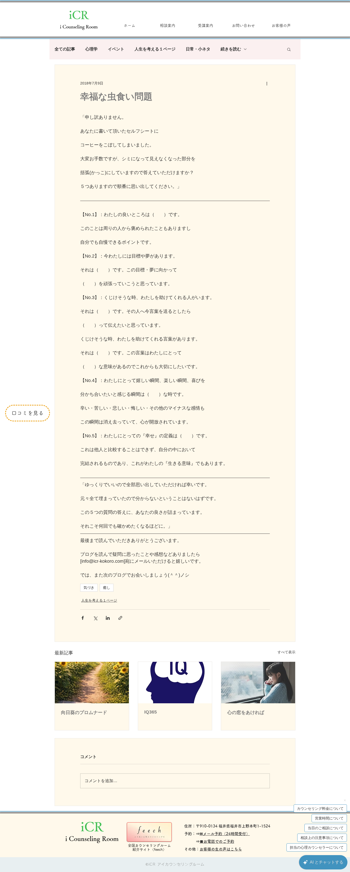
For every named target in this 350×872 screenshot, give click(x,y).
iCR (79, 14)
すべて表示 (286, 652)
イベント (116, 49)
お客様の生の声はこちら (221, 849)
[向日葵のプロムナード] (92, 682)
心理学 (91, 49)
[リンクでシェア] (120, 617)
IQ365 (150, 712)
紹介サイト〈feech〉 (149, 849)
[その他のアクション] (267, 83)
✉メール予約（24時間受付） (225, 834)
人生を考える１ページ (155, 49)
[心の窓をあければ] (258, 682)
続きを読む (231, 49)
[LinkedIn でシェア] (107, 617)
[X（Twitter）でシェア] (95, 617)
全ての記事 (65, 49)
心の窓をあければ (245, 712)
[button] (288, 49)
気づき (89, 588)
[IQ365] (175, 682)
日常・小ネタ (198, 49)
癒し (106, 588)
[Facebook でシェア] (82, 617)
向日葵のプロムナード (84, 712)
